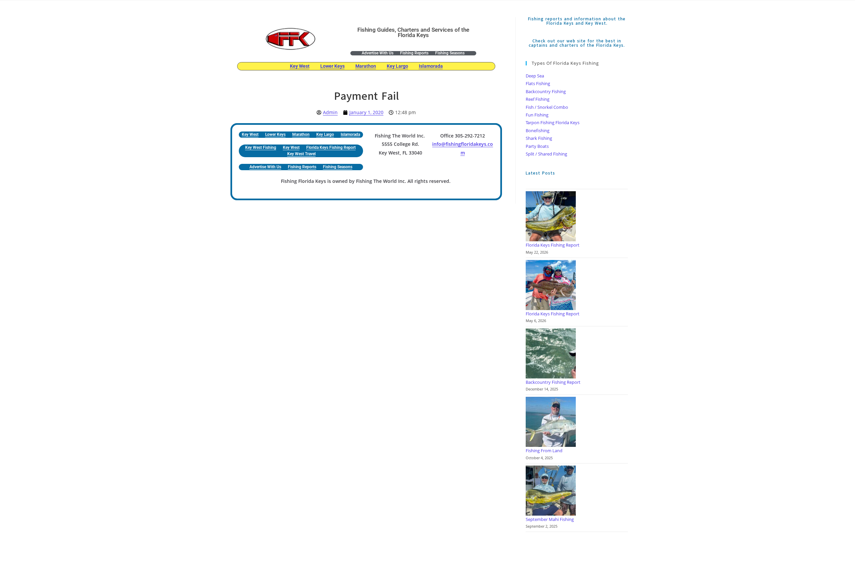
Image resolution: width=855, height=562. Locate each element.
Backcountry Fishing (546, 91)
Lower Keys (332, 66)
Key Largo (397, 66)
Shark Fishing (539, 138)
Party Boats (537, 146)
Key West (300, 66)
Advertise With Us (377, 53)
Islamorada (431, 66)
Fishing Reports (414, 53)
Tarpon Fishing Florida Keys (552, 122)
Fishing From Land (544, 451)
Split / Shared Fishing (546, 154)
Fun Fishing (537, 115)
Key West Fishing (260, 147)
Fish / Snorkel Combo (547, 107)
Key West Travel (301, 154)
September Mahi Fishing (550, 519)
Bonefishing (537, 130)
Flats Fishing (538, 83)
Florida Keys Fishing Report (331, 147)
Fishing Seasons (450, 53)
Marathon (365, 66)
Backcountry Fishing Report (553, 382)
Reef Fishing (537, 99)
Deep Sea (535, 76)
